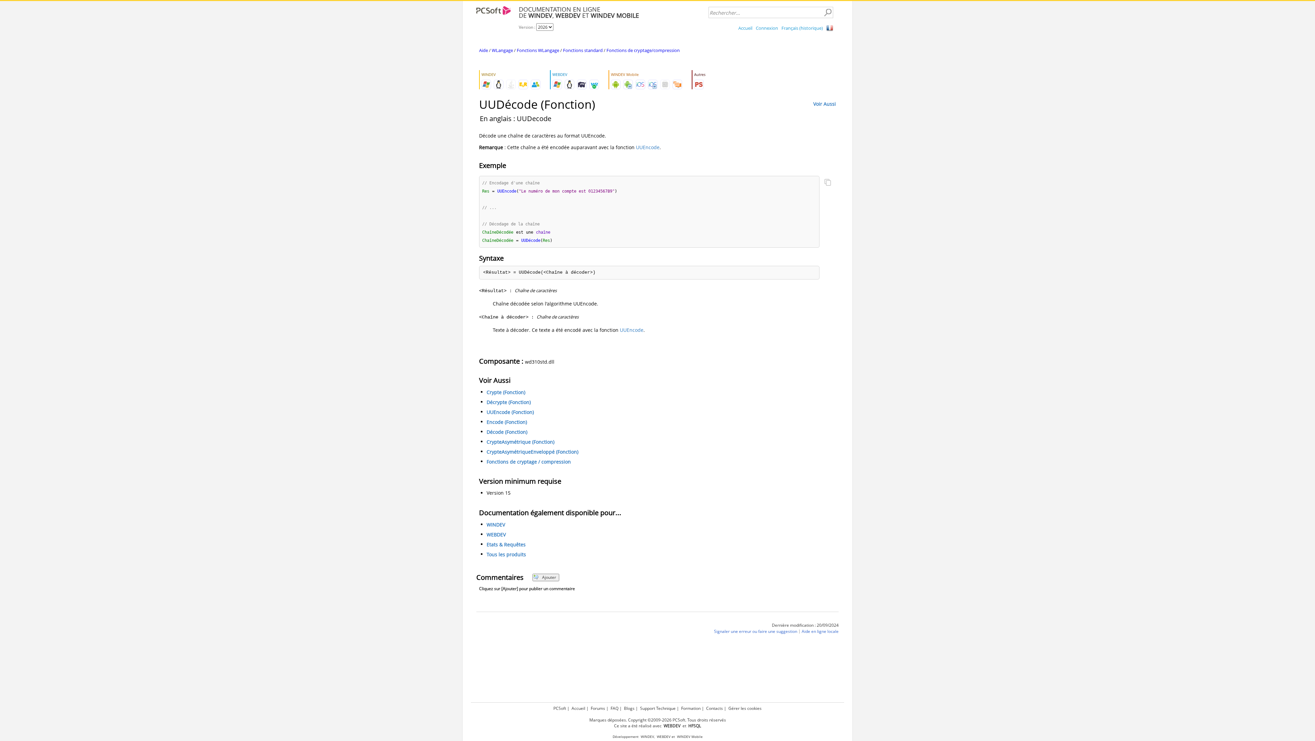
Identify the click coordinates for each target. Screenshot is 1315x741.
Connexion (767, 28)
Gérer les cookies (745, 708)
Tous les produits (506, 554)
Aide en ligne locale (820, 631)
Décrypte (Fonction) (509, 402)
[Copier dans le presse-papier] (827, 183)
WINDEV (496, 524)
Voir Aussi (824, 104)
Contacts (714, 708)
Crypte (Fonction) (506, 392)
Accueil (745, 28)
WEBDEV (496, 534)
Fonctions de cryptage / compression (529, 461)
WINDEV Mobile (690, 736)
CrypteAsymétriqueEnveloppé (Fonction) (532, 451)
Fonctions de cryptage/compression (643, 50)
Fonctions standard (583, 50)
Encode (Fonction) (507, 422)
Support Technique (658, 708)
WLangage (502, 50)
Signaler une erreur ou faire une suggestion (755, 631)
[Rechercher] (828, 13)
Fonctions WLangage (538, 50)
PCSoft (559, 708)
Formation (691, 708)
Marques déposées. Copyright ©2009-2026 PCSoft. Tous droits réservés (657, 720)
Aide (483, 50)
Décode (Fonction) (507, 432)
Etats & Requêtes (506, 544)
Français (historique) (802, 28)
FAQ (614, 708)
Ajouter (549, 577)
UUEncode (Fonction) (510, 412)
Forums (598, 708)
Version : (527, 27)
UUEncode (648, 147)
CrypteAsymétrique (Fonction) (520, 442)
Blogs (629, 708)
